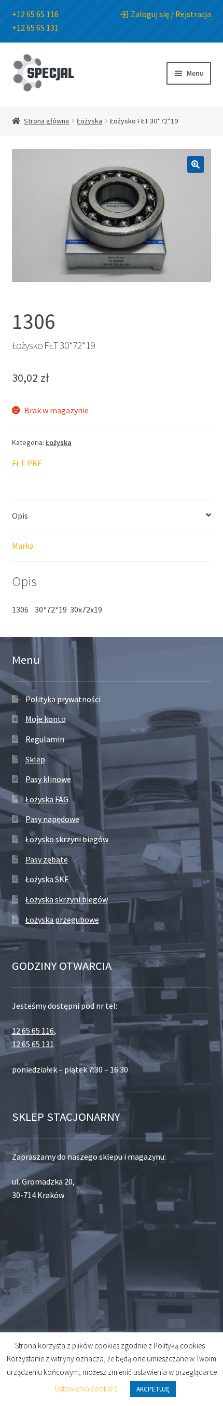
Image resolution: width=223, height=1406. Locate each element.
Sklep (35, 759)
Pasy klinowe (48, 779)
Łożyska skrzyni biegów (66, 899)
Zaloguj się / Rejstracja (171, 14)
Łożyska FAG (46, 799)
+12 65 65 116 (35, 14)
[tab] (112, 516)
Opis (20, 515)
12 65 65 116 (33, 1030)
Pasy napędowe (52, 819)
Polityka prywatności (63, 699)
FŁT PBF (26, 463)
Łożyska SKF (46, 879)
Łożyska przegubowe (62, 919)
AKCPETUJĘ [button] (153, 1389)
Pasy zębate (46, 859)
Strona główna (46, 121)
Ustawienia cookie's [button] (86, 1389)
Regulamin (44, 739)
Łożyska (89, 121)
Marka (23, 545)
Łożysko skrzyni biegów (66, 839)
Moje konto (45, 719)
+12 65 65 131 (35, 27)
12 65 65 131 (33, 1044)
